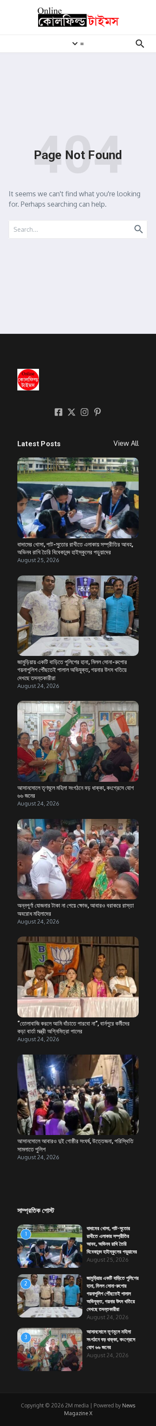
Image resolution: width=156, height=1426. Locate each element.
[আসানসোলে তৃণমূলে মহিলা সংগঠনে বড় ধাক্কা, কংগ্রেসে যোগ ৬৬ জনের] (78, 741)
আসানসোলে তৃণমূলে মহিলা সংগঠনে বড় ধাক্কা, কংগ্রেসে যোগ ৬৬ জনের (111, 1339)
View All (126, 443)
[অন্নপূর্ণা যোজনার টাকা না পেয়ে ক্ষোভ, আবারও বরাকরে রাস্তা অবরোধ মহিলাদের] (78, 859)
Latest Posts (39, 444)
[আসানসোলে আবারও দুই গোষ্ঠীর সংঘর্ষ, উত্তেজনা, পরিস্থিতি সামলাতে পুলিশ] (78, 1095)
